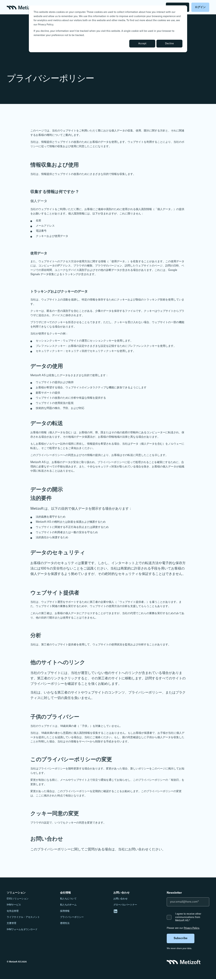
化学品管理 (13, 911)
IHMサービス (14, 905)
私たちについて (68, 899)
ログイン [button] (200, 7)
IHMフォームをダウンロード (22, 929)
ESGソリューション (18, 899)
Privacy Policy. (191, 928)
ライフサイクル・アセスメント (23, 917)
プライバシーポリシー (72, 917)
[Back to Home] (21, 7)
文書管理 (11, 923)
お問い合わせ (120, 899)
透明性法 (65, 923)
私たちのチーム (68, 905)
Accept (142, 43)
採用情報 (65, 911)
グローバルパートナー (125, 905)
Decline (169, 43)
